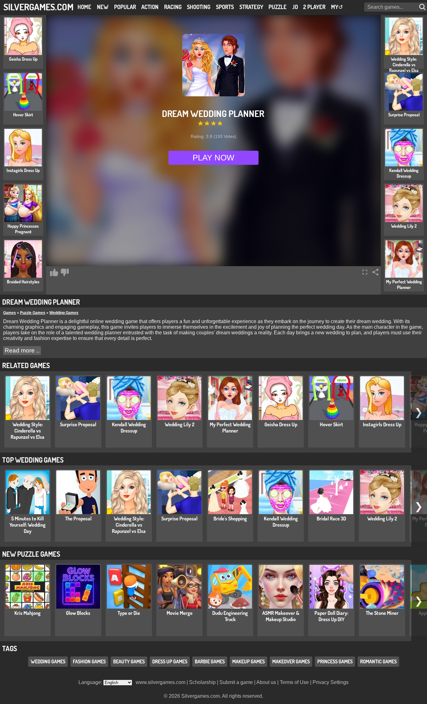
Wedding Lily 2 (179, 424)
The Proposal (78, 518)
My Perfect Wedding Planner (230, 427)
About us (266, 682)
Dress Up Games (169, 661)
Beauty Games (129, 661)
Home (84, 6)
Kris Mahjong (27, 613)
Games (9, 313)
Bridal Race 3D (331, 518)
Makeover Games (291, 661)
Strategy (251, 6)
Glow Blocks (78, 613)
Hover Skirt (331, 424)
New (102, 6)
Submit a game (236, 682)
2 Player (314, 6)
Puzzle (278, 6)
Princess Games (335, 661)
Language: (90, 682)
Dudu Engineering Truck (230, 616)
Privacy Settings (331, 682)
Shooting (198, 6)
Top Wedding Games (32, 459)
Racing (173, 6)
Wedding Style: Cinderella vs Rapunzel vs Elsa (27, 430)
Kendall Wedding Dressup (129, 427)
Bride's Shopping (230, 518)
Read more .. (22, 350)
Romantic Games (378, 661)
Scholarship (202, 682)
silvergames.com (38, 7)
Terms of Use (294, 682)
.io (295, 6)
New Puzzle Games (31, 554)
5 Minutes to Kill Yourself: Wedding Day (27, 524)
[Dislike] (65, 272)
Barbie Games (210, 661)
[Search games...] (423, 7)
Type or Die (129, 613)
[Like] (54, 272)
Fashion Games (89, 661)
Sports (225, 6)
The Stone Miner (382, 613)
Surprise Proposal (78, 424)
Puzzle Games (32, 313)
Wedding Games (63, 313)
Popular (125, 6)
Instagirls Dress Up (382, 424)
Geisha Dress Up (280, 424)
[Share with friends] (375, 272)
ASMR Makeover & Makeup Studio (280, 616)
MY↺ (337, 6)
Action (149, 6)
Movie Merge (180, 613)
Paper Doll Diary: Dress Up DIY (331, 616)
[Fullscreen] (365, 272)
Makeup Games (248, 661)
